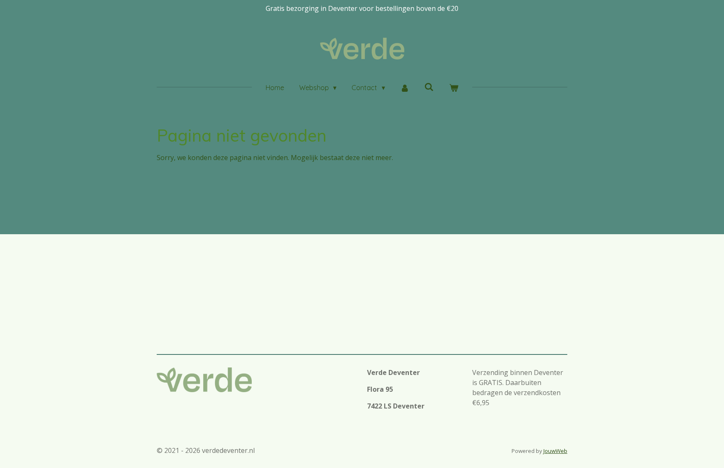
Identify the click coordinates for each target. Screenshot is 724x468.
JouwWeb (555, 451)
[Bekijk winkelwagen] (454, 87)
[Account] (405, 87)
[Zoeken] (429, 86)
